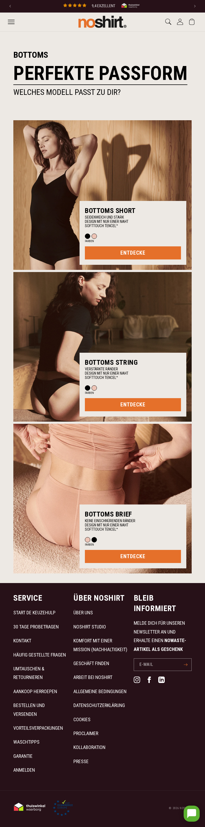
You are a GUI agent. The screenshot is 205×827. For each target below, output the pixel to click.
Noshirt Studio (89, 627)
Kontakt (22, 640)
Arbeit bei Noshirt (92, 677)
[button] (11, 22)
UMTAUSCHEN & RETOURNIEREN (28, 673)
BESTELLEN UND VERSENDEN (29, 709)
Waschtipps (26, 742)
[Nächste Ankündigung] (194, 6)
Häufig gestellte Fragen (39, 655)
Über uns (83, 612)
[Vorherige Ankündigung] (10, 6)
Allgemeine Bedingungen (100, 691)
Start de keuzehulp (34, 612)
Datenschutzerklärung (99, 705)
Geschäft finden (91, 663)
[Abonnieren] (185, 664)
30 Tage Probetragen (36, 627)
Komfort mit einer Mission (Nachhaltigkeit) (100, 645)
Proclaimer (85, 733)
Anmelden (24, 770)
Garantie (23, 756)
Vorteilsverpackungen (38, 728)
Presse (81, 761)
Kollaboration (89, 747)
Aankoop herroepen (35, 691)
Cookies (81, 719)
